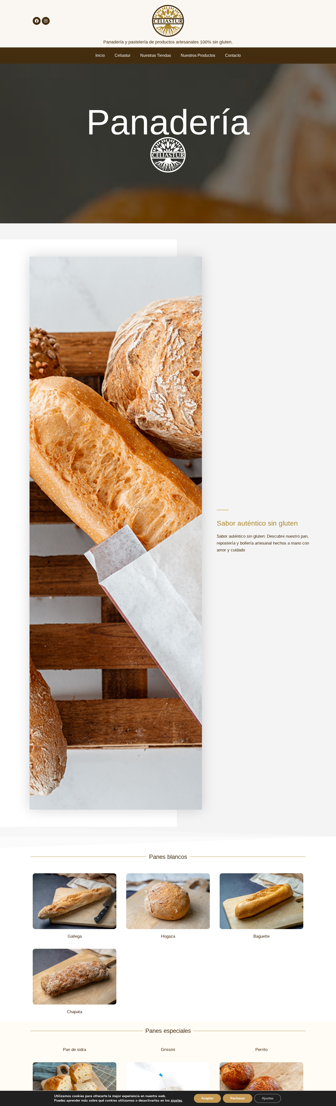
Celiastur (122, 55)
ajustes (176, 1100)
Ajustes (268, 1098)
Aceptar (207, 1098)
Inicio (100, 55)
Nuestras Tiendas (155, 55)
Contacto (233, 55)
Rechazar (237, 1098)
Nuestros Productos (198, 55)
